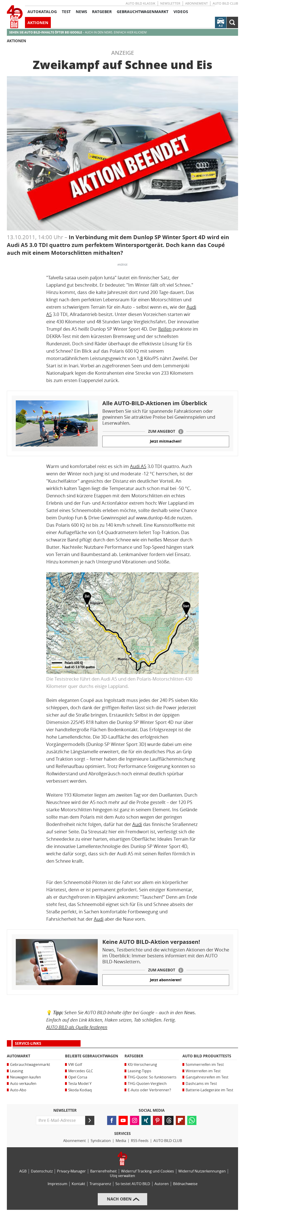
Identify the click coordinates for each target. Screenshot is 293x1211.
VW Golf (75, 1064)
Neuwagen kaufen (25, 1077)
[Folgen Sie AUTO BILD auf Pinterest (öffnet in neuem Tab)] (157, 1120)
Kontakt (78, 1184)
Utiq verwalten (122, 1176)
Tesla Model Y (80, 1083)
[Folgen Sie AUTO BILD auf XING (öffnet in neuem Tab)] (146, 1120)
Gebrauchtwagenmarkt (30, 1064)
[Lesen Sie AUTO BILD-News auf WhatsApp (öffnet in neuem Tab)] (191, 1120)
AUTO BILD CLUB (225, 4)
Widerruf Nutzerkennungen (202, 1171)
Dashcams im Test (201, 1083)
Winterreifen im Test (203, 1071)
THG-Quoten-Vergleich (147, 1083)
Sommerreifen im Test (205, 1064)
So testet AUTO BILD (132, 1184)
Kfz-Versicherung (142, 1064)
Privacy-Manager (71, 1171)
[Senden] (89, 1120)
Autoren (162, 1184)
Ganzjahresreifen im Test (207, 1077)
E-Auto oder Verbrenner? (149, 1090)
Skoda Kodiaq (80, 1090)
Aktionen (16, 41)
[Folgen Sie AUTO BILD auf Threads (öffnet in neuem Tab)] (169, 1120)
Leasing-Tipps (139, 1071)
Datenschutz (42, 1171)
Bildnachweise (185, 1184)
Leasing (16, 1071)
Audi (137, 824)
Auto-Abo (18, 1090)
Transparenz (100, 1184)
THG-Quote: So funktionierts (152, 1077)
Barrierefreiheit (103, 1171)
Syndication (101, 1141)
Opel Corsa (77, 1077)
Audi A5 (138, 466)
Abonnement (196, 4)
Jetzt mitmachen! (166, 441)
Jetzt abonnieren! (166, 980)
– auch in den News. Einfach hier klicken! (78, 32)
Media (121, 1141)
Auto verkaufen (23, 1083)
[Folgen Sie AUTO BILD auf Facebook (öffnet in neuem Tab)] (111, 1120)
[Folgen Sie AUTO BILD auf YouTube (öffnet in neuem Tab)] (123, 1120)
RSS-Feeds (140, 1141)
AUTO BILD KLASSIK (140, 4)
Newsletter (170, 4)
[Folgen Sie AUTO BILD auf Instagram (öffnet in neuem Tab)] (134, 1120)
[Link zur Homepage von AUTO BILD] (15, 16)
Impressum (57, 1184)
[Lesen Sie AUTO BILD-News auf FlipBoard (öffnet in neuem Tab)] (180, 1120)
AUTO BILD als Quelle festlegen (76, 1027)
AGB (23, 1171)
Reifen (164, 329)
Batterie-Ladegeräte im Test (209, 1090)
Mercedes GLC (80, 1071)
